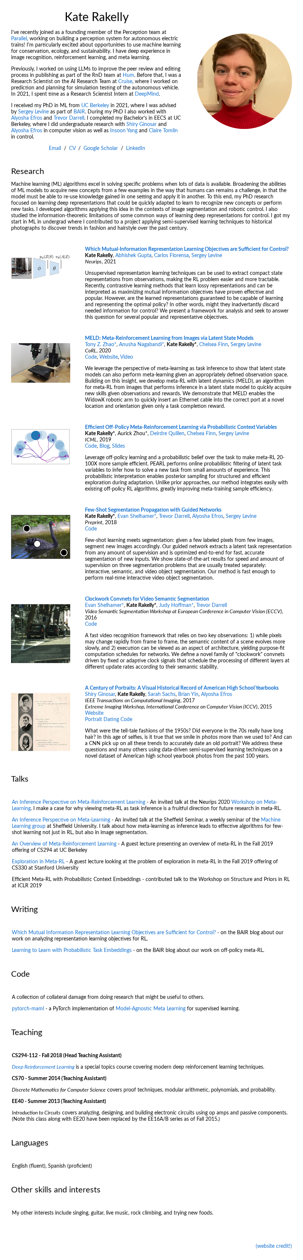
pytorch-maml (28, 1008)
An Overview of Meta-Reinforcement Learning (64, 844)
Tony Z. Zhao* (100, 344)
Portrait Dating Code (108, 719)
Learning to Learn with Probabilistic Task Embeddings (72, 950)
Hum (128, 75)
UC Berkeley (95, 105)
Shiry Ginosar (141, 124)
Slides (118, 446)
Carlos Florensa (171, 255)
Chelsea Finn (213, 344)
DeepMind (147, 94)
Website (108, 357)
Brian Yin (188, 694)
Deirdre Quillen (167, 433)
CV (72, 148)
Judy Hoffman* (176, 605)
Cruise (125, 81)
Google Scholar (101, 148)
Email (55, 148)
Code (91, 357)
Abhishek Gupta (133, 255)
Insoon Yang (123, 130)
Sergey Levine (33, 112)
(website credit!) (274, 1246)
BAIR (79, 112)
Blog (104, 446)
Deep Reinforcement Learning (43, 1067)
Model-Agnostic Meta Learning (150, 1008)
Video (126, 357)
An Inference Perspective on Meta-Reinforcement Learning (78, 802)
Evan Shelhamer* (137, 516)
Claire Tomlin (163, 130)
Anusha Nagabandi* (141, 344)
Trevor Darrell (69, 118)
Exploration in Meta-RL (38, 861)
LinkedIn (135, 148)
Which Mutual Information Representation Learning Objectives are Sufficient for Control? (114, 932)
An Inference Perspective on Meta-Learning (61, 820)
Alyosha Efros (26, 118)
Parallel (19, 38)
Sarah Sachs (162, 694)
